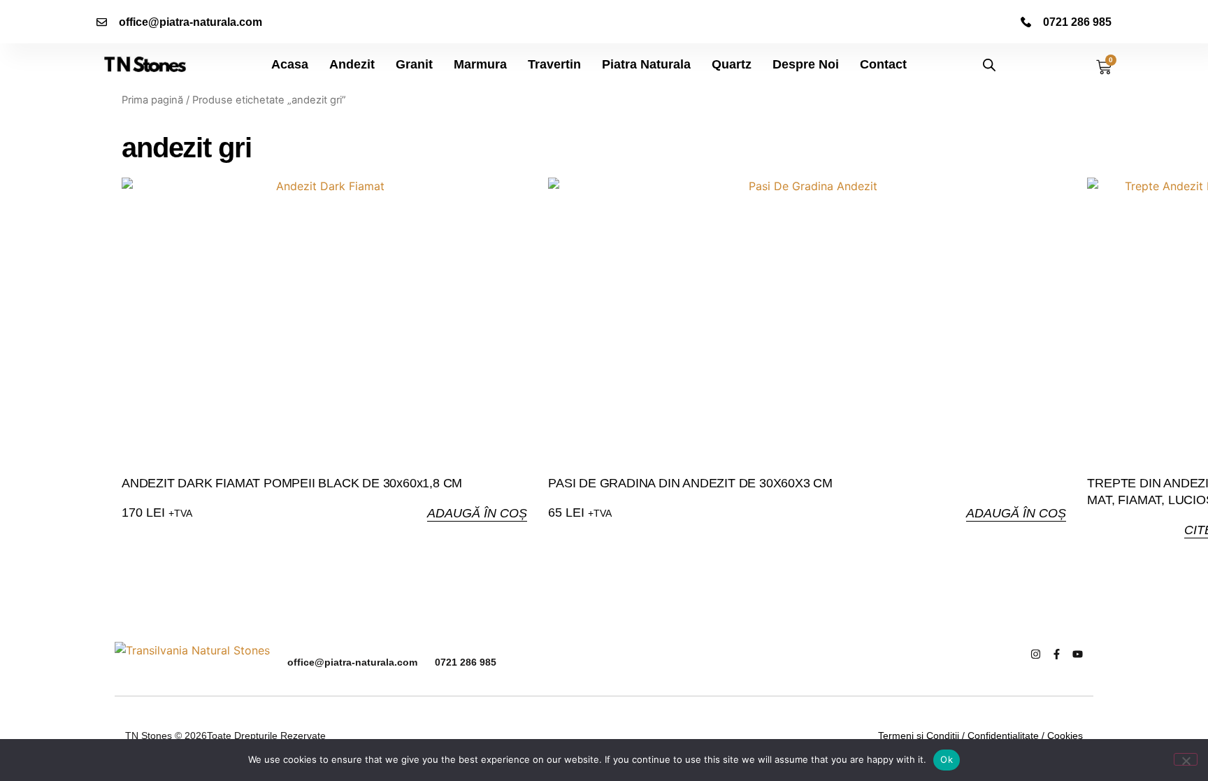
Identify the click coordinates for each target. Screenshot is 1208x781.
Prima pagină (152, 100)
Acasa (289, 64)
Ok (946, 759)
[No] (1186, 759)
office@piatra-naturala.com (352, 662)
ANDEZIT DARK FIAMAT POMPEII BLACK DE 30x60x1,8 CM (292, 483)
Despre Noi (805, 64)
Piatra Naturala (646, 64)
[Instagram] (1035, 654)
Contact (883, 64)
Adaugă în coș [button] (477, 513)
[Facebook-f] (1056, 654)
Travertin (554, 64)
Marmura (480, 64)
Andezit (352, 64)
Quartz (732, 64)
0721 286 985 (465, 662)
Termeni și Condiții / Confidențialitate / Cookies (980, 735)
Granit (414, 64)
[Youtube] (1077, 654)
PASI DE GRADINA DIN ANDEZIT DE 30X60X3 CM (690, 483)
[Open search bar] (989, 65)
